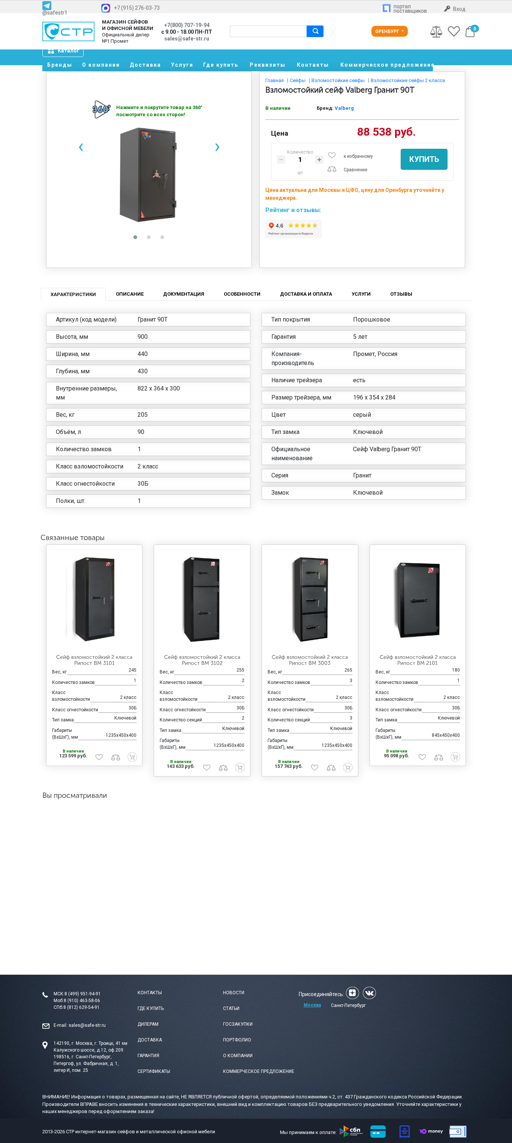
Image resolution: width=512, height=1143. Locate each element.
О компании (101, 65)
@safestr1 (54, 12)
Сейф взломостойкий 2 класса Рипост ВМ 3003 (310, 660)
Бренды (59, 65)
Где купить (220, 65)
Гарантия (148, 1055)
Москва (312, 1005)
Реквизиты (268, 65)
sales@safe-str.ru (87, 1025)
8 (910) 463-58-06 (82, 1000)
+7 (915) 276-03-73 (137, 8)
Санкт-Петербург (348, 1005)
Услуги (182, 65)
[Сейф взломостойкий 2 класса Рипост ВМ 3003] (310, 600)
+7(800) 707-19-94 (187, 25)
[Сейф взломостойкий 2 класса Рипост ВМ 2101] (418, 600)
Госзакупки (238, 1024)
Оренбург (387, 31)
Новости (233, 992)
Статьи (231, 1008)
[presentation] (81, 146)
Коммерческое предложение (386, 65)
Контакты (313, 65)
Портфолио (237, 1040)
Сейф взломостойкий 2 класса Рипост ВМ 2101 (418, 660)
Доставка (145, 65)
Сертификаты (154, 1071)
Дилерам (148, 1024)
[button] (135, 237)
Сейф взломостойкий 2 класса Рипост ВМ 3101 (94, 660)
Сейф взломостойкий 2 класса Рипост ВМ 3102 (202, 660)
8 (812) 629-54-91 (81, 1007)
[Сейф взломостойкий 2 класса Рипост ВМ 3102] (202, 600)
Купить (424, 159)
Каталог (68, 51)
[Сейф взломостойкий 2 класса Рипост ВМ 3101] (94, 600)
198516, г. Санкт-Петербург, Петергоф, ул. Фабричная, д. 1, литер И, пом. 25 (86, 1063)
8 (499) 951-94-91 (82, 993)
